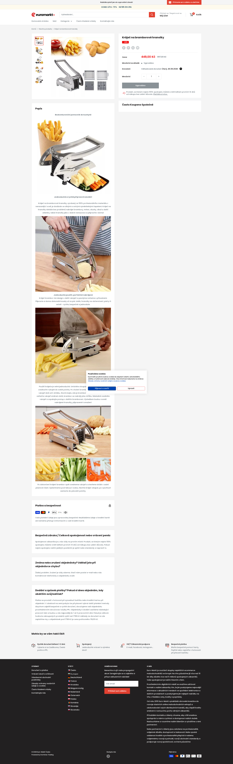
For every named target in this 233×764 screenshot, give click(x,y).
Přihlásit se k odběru (117, 691)
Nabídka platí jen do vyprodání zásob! (116, 2)
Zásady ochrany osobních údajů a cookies (43, 684)
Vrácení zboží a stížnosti (43, 674)
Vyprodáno (140, 85)
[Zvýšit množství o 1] (158, 76)
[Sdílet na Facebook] (123, 47)
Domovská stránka (40, 21)
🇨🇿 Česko (72, 670)
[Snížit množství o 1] (143, 76)
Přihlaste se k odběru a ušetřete (186, 2)
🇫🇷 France (72, 681)
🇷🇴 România (73, 702)
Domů (34, 29)
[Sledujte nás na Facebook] (108, 756)
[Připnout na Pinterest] (128, 47)
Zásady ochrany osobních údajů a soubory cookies (107, 381)
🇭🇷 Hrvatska (73, 684)
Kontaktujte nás (107, 21)
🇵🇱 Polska (72, 699)
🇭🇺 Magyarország (75, 688)
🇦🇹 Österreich (74, 695)
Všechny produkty (45, 29)
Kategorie (65, 21)
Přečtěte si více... (160, 94)
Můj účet (164, 15)
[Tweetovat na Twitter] (133, 47)
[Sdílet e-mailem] (137, 47)
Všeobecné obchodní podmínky (41, 678)
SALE (54, 21)
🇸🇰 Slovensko (73, 710)
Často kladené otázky (86, 21)
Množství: (126, 76)
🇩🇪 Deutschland (75, 677)
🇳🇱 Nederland (74, 692)
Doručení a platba (40, 670)
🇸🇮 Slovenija (73, 706)
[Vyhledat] (152, 14)
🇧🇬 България (73, 674)
